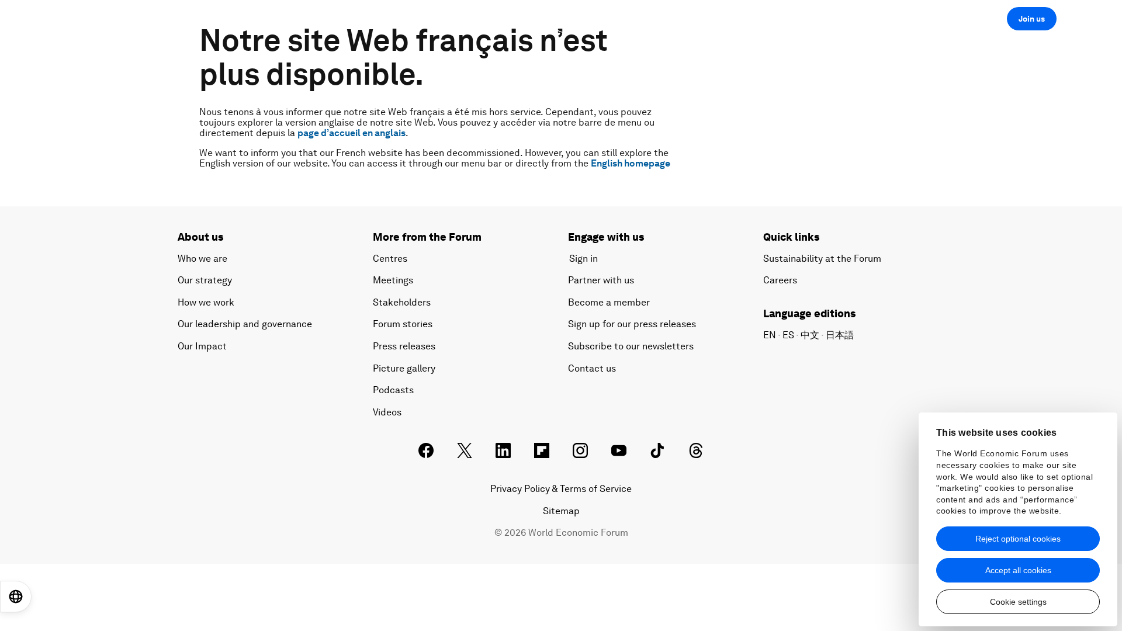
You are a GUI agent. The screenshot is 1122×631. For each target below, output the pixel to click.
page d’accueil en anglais (351, 132)
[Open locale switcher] (16, 596)
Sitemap (561, 510)
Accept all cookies (1018, 570)
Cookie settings (1018, 601)
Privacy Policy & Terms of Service (561, 488)
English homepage (630, 163)
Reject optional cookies (1018, 538)
